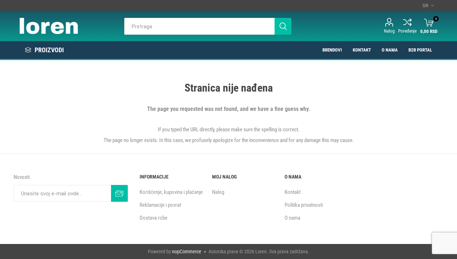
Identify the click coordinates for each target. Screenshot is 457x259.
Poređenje (407, 31)
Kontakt (293, 192)
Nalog (389, 31)
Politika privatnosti (304, 205)
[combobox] (199, 26)
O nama (292, 218)
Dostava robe (153, 218)
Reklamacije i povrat (160, 205)
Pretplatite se (119, 193)
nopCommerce (186, 251)
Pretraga (283, 26)
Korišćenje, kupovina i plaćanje (171, 192)
